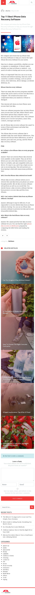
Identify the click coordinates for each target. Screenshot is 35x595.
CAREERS (5, 554)
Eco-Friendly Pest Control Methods (13, 527)
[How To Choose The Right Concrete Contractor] (17, 333)
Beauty (5, 552)
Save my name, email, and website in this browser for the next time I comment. (17, 492)
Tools (4, 577)
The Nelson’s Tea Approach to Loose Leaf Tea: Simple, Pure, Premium (17, 518)
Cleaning (5, 558)
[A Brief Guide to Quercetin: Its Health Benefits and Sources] (17, 432)
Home (5, 564)
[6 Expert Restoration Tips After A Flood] (17, 399)
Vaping (5, 579)
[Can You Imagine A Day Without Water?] (17, 267)
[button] (3, 350)
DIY (4, 561)
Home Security (7, 565)
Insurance (6, 567)
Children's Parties (8, 556)
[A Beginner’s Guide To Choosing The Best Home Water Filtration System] (17, 366)
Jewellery (6, 569)
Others (11, 241)
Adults (5, 548)
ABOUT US (6, 546)
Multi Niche (6, 573)
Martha (8, 11)
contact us (6, 560)
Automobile (6, 550)
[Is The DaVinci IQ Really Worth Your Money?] (17, 300)
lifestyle (5, 571)
